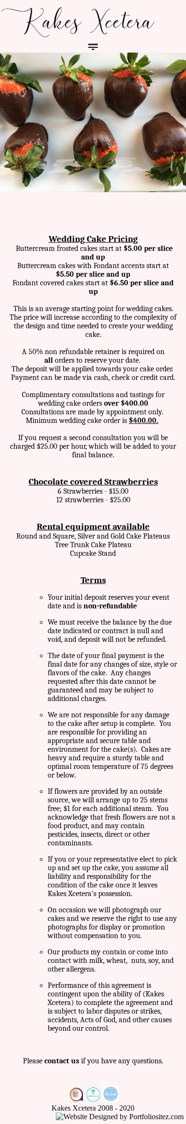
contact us (61, 1061)
